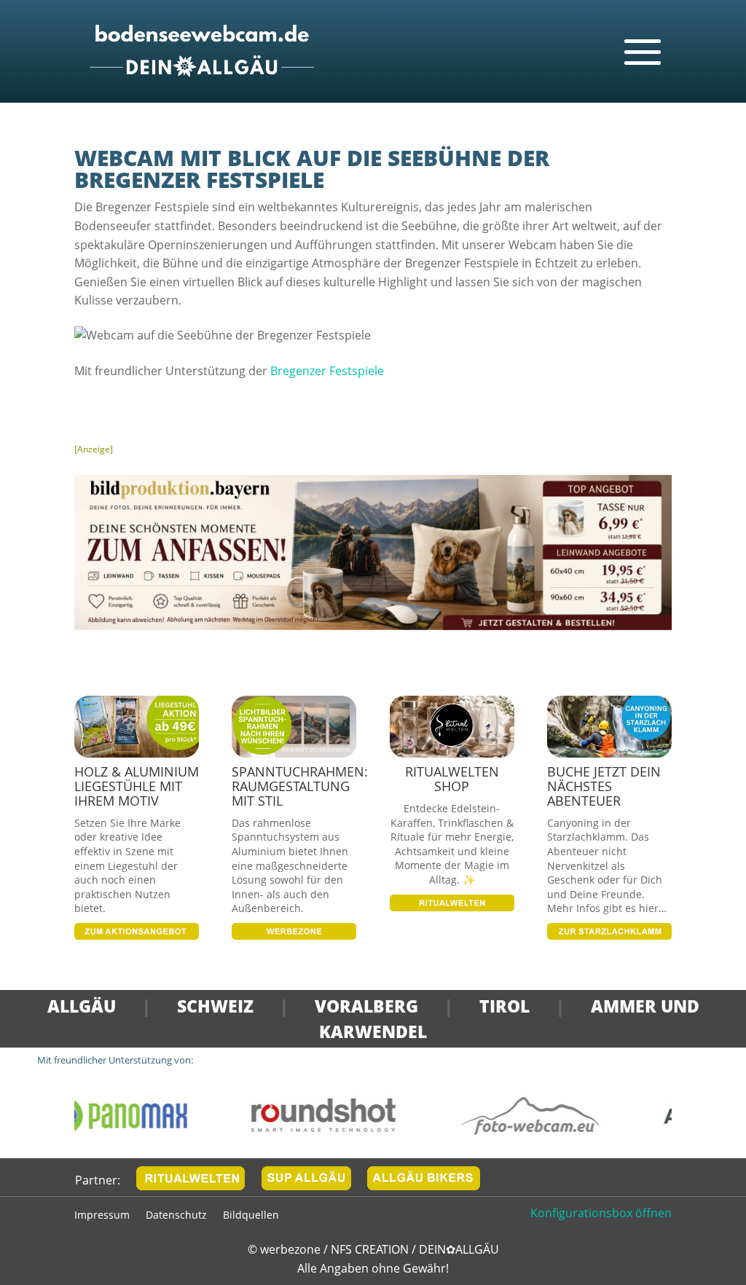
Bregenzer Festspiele (327, 371)
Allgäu (81, 1006)
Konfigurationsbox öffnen (601, 1213)
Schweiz (215, 1006)
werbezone (290, 1249)
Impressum (102, 1216)
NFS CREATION (371, 1249)
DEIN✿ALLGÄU (459, 1249)
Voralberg (366, 1006)
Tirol (504, 1006)
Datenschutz (176, 1216)
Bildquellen (251, 1216)
